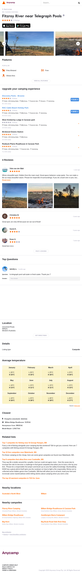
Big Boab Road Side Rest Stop (53, 522)
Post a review (41, 251)
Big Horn (5, 522)
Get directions (41, 335)
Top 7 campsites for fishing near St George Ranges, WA (24, 443)
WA (3, 12)
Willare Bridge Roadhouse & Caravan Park (58, 508)
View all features (41, 81)
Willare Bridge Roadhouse (12, 515)
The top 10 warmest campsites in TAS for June (21, 478)
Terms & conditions (9, 570)
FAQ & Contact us (8, 567)
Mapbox (5, 534)
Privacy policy (7, 568)
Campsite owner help (10, 565)
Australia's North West (11, 12)
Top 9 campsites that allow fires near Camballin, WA (23, 459)
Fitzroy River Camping (11, 508)
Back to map (8, 9)
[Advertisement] (41, 302)
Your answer (14, 278)
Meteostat (77, 406)
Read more (6, 180)
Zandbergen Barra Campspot (53, 515)
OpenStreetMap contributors (18, 534)
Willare (43, 494)
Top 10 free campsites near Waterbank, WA (19, 452)
